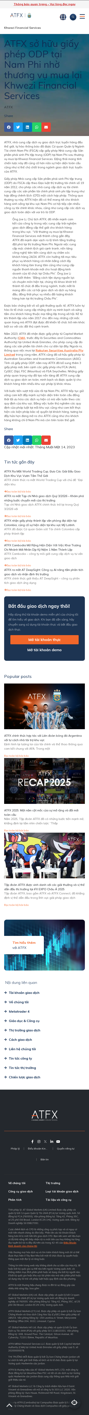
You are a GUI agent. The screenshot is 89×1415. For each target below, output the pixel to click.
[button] (8, 127)
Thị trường (53, 1183)
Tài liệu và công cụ (58, 1199)
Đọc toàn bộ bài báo (18, 491)
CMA (21, 338)
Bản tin (45, 1159)
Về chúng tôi (16, 1183)
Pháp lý (15, 1148)
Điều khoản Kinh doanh (40, 1148)
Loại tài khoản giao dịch (62, 1191)
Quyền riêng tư (65, 1148)
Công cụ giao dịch (20, 1191)
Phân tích (15, 1199)
